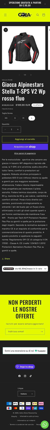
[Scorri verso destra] (31, 75)
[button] (5, 15)
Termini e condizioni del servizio (22, 424)
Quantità (5, 124)
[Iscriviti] (42, 331)
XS (7, 119)
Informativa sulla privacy (29, 416)
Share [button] (7, 259)
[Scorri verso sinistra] (19, 75)
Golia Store (23, 413)
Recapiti (39, 424)
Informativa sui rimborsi (26, 420)
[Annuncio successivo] (45, 4)
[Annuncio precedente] (5, 4)
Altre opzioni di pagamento (25, 153)
